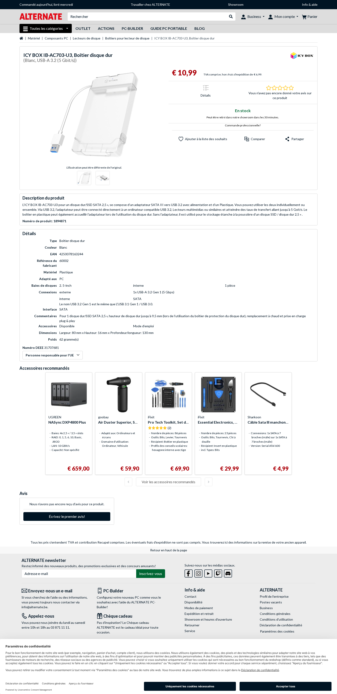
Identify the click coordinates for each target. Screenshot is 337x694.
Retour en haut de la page (168, 550)
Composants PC (56, 38)
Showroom (235, 4)
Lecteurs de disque (86, 38)
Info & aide (310, 4)
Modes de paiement (199, 608)
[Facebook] (189, 573)
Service (190, 631)
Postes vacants (271, 602)
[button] (254, 139)
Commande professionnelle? (243, 125)
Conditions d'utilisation (276, 619)
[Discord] (228, 573)
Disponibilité (193, 602)
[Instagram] (198, 573)
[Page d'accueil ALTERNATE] (40, 16)
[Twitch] (218, 573)
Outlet (83, 28)
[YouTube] (208, 573)
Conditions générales (275, 614)
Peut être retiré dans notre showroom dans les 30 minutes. (243, 117)
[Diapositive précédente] (128, 481)
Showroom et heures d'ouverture (208, 619)
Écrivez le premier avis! (67, 516)
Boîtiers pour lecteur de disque (127, 38)
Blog (199, 28)
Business (266, 608)
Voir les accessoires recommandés (168, 482)
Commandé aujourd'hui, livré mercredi (46, 4)
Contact (190, 596)
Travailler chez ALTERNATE (150, 4)
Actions (106, 28)
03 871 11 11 (60, 627)
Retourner (192, 625)
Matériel (34, 38)
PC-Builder (132, 28)
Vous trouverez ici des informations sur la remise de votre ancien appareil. (254, 542)
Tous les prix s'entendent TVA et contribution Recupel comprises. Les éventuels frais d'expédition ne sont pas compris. (115, 542)
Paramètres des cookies (277, 631)
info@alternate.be (34, 607)
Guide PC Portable (168, 28)
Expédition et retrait (199, 614)
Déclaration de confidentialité (281, 625)
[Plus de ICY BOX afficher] (302, 58)
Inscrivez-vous (150, 573)
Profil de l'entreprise (274, 596)
